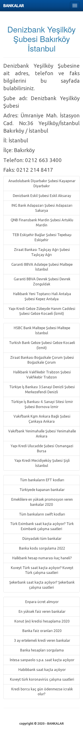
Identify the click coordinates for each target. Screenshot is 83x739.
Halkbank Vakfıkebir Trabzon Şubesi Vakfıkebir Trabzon (41, 374)
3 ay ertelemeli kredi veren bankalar (41, 640)
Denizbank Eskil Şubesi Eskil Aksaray (41, 196)
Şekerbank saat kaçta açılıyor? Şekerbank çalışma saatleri (41, 584)
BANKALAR (13, 5)
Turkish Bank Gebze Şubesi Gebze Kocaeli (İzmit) (41, 345)
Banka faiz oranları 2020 (41, 631)
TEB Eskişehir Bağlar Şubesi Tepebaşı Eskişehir (41, 237)
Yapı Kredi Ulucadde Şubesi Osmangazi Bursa (41, 448)
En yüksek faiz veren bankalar (42, 611)
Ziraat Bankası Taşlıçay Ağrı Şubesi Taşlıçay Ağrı (41, 252)
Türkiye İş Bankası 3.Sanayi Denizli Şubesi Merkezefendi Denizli (41, 389)
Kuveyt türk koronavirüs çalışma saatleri (41, 679)
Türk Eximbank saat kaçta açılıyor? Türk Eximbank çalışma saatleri (41, 526)
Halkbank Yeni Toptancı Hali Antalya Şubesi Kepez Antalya (41, 296)
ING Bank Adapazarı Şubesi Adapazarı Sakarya (41, 207)
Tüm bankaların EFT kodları (41, 480)
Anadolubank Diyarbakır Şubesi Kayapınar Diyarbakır (41, 183)
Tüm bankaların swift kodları (41, 514)
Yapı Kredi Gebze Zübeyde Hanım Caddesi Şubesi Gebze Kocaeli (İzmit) (41, 311)
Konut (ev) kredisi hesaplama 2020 (41, 621)
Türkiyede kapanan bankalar (42, 490)
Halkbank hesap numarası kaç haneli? (41, 558)
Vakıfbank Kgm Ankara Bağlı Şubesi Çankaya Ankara (41, 418)
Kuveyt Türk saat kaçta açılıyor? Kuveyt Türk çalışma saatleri (41, 570)
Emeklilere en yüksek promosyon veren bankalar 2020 (41, 501)
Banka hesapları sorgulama (41, 650)
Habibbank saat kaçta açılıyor (41, 670)
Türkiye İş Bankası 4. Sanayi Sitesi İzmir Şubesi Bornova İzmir (41, 404)
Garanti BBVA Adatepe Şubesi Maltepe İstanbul (41, 266)
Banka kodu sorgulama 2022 (41, 548)
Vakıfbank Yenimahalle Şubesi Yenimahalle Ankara (41, 433)
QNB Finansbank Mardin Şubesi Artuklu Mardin (41, 222)
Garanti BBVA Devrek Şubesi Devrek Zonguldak (41, 281)
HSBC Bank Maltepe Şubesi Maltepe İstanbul (41, 330)
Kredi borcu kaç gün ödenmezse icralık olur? (41, 691)
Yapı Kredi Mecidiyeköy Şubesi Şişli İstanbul (42, 463)
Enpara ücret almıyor (41, 602)
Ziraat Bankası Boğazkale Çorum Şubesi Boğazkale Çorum (41, 360)
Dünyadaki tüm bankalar (41, 538)
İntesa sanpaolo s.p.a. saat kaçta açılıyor (41, 660)
